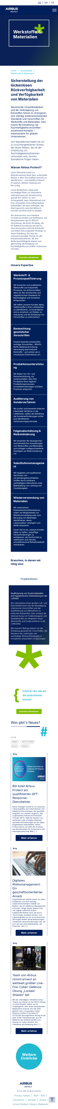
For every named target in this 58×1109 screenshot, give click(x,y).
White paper (27, 742)
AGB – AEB (39, 1095)
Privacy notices (22, 1095)
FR (52, 2)
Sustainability (26, 70)
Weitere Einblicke (29, 1056)
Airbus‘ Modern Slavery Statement (30, 1104)
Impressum (18, 1100)
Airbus (42, 1100)
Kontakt (32, 1100)
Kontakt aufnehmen (29, 257)
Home (13, 70)
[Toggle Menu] (54, 10)
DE (39, 2)
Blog (14, 746)
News (14, 742)
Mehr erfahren (29, 838)
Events (25, 746)
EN (46, 2)
